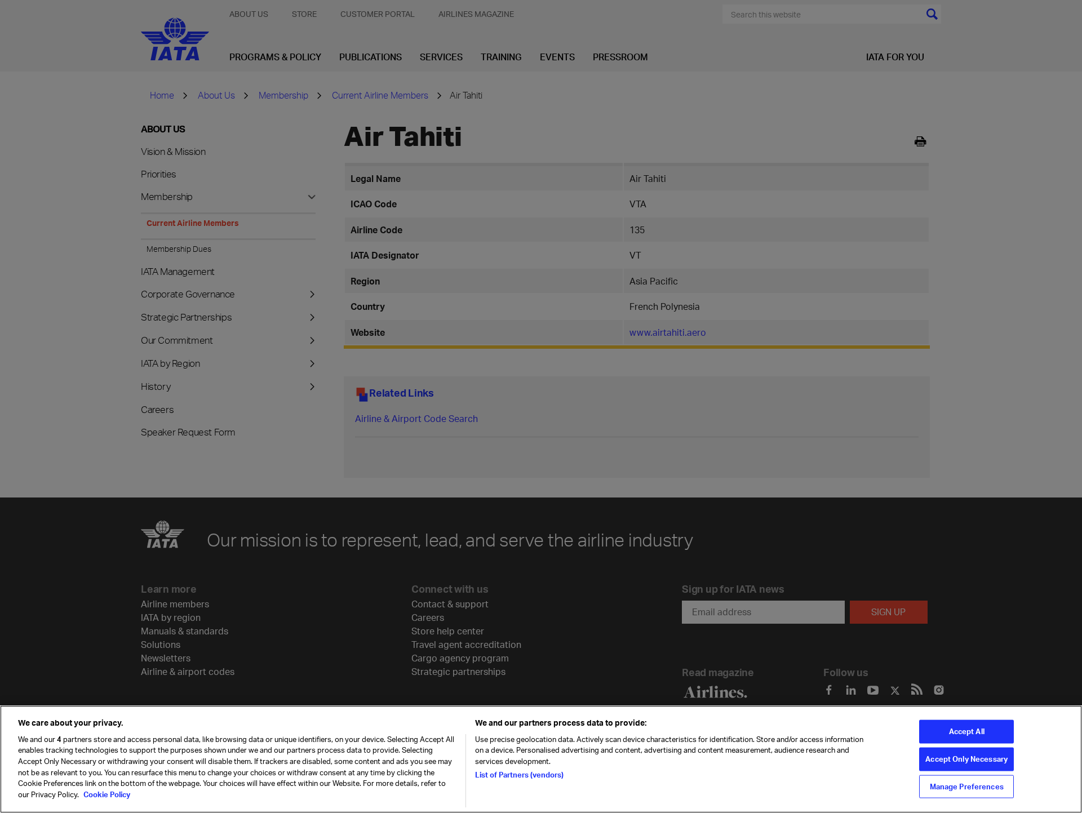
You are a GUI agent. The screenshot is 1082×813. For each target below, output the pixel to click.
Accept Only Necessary (966, 758)
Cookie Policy (106, 793)
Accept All (967, 731)
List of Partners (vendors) (519, 774)
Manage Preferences (967, 785)
